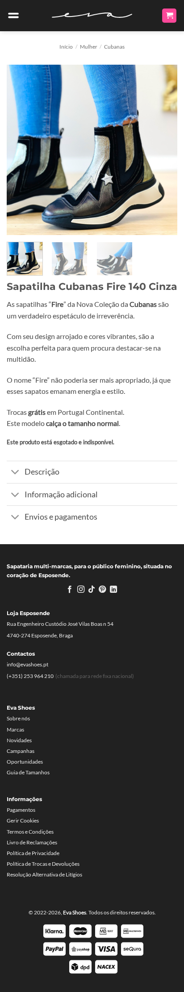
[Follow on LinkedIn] (113, 590)
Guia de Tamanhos (28, 772)
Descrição (42, 471)
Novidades (19, 740)
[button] (13, 15)
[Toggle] (15, 473)
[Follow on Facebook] (69, 590)
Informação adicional (61, 494)
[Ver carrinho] (169, 15)
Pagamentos (21, 809)
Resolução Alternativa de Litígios (44, 874)
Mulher (88, 46)
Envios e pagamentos (61, 516)
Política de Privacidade (33, 853)
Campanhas (20, 751)
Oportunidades (25, 761)
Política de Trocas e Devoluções (43, 863)
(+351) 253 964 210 (30, 676)
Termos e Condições (30, 831)
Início (66, 46)
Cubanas (114, 46)
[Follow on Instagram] (80, 590)
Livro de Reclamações (32, 842)
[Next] (163, 150)
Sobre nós (18, 718)
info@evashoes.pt (27, 664)
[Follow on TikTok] (91, 590)
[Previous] (21, 150)
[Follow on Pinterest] (102, 590)
